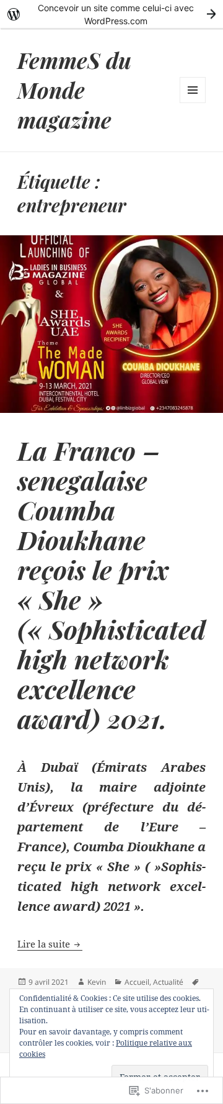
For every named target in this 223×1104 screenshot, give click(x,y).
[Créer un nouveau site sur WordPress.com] (111, 14)
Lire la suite (44, 944)
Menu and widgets (193, 102)
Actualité (168, 982)
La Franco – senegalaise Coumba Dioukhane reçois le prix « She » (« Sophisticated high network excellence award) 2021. (111, 584)
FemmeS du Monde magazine (74, 89)
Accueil (137, 982)
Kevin (96, 982)
